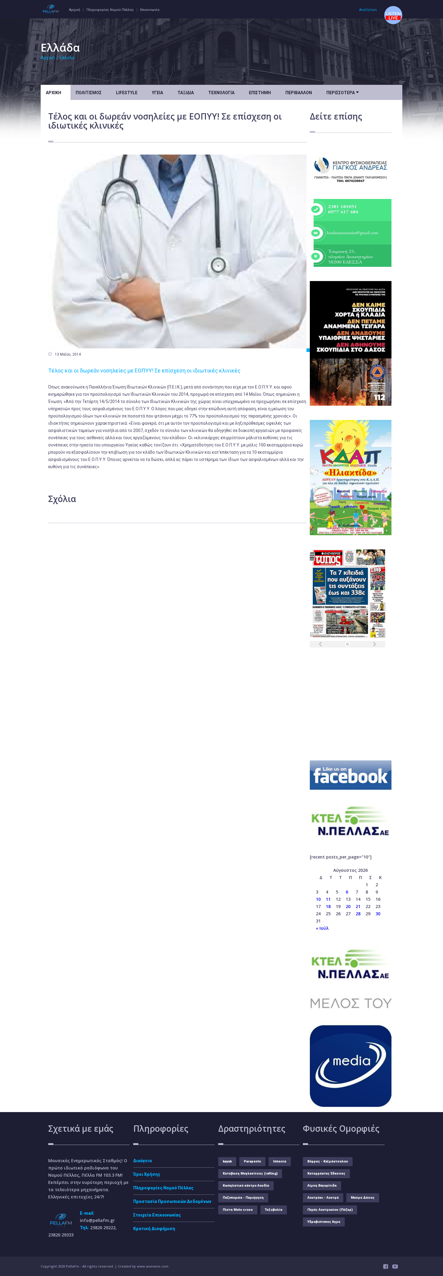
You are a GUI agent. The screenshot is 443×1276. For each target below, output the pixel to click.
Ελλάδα (67, 57)
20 (348, 906)
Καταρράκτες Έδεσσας (326, 1173)
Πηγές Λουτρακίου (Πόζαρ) (330, 1210)
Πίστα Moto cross (238, 1210)
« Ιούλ (322, 928)
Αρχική (74, 10)
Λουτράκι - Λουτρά (323, 1198)
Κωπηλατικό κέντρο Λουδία (246, 1186)
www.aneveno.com (152, 1266)
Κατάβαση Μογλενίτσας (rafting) (250, 1173)
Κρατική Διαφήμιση (154, 1228)
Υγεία (157, 92)
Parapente (252, 1161)
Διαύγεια (142, 1160)
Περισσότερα (342, 92)
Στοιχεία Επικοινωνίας (157, 1215)
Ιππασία (279, 1161)
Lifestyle (126, 92)
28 (358, 913)
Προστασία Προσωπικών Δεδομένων (172, 1201)
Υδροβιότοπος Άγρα (323, 1222)
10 (318, 899)
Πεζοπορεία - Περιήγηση (243, 1198)
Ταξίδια (186, 92)
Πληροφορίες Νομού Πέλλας (110, 10)
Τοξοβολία (273, 1210)
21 (358, 906)
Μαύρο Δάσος (363, 1198)
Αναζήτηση (368, 10)
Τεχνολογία (221, 92)
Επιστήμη (260, 92)
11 (328, 899)
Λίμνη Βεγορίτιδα (322, 1186)
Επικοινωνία (149, 10)
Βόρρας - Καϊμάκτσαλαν (327, 1161)
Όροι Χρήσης (146, 1174)
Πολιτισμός (89, 92)
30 (377, 913)
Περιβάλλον (298, 92)
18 (328, 906)
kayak (227, 1161)
